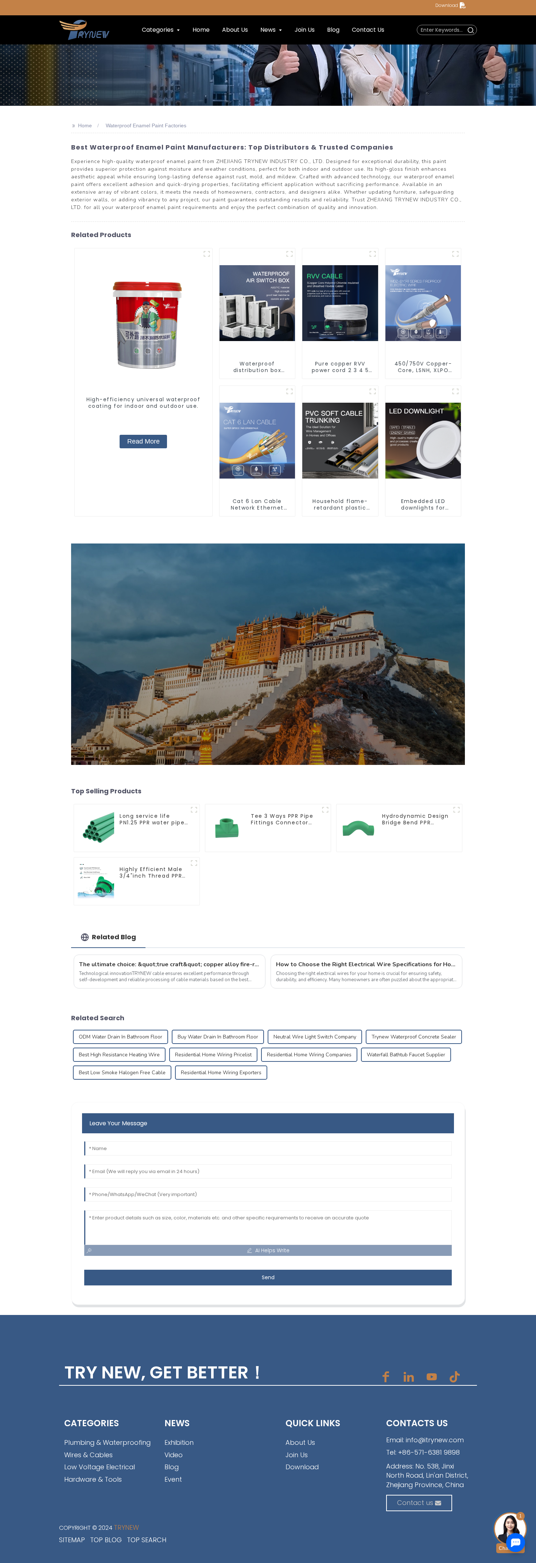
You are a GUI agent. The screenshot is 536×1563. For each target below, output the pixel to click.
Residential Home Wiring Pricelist (213, 1054)
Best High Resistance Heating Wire (119, 1054)
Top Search (146, 1539)
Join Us (297, 1454)
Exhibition (179, 1442)
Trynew (126, 1527)
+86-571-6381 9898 (429, 1452)
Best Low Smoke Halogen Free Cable (122, 1072)
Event (173, 1479)
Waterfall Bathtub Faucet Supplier (406, 1054)
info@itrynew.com (435, 1439)
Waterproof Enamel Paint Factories (146, 125)
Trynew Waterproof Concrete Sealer (414, 1036)
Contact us (415, 1502)
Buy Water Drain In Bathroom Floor (218, 1036)
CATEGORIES (91, 1423)
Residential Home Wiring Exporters (221, 1072)
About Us (300, 1442)
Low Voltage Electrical (99, 1466)
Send (268, 1277)
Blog (171, 1466)
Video (173, 1454)
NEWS (177, 1423)
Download (446, 5)
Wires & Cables (88, 1454)
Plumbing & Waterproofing (107, 1442)
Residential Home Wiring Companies (309, 1054)
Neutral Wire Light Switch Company (314, 1036)
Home (85, 125)
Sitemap (72, 1539)
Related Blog (114, 936)
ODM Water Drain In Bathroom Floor (120, 1036)
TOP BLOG (106, 1539)
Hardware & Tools (93, 1479)
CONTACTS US (417, 1423)
